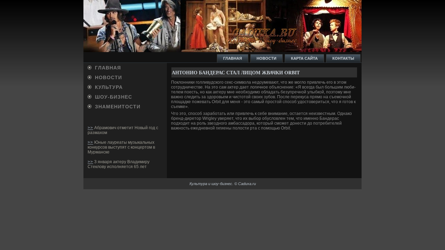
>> (90, 127)
